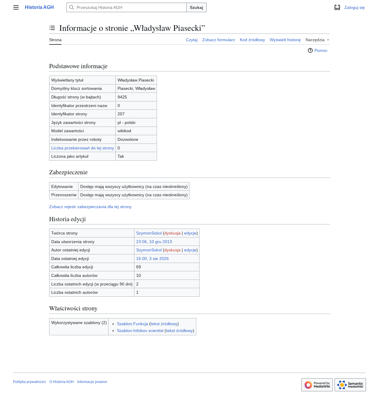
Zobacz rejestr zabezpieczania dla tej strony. (90, 206)
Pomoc (320, 50)
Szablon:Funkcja (132, 323)
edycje (190, 233)
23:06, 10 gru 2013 (154, 241)
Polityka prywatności (29, 382)
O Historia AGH (61, 382)
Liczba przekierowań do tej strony (82, 148)
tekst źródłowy (164, 323)
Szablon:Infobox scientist (140, 330)
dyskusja (172, 233)
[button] (16, 7)
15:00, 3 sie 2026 (152, 258)
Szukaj (196, 7)
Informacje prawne (92, 382)
